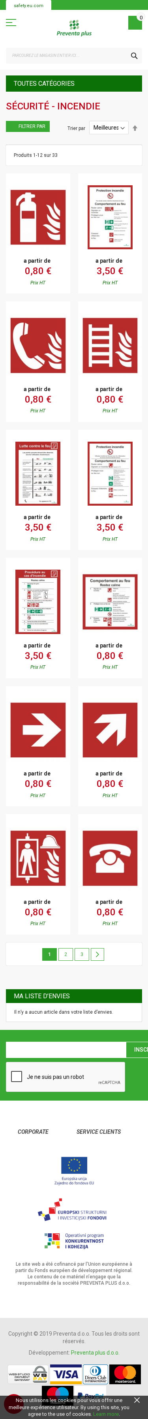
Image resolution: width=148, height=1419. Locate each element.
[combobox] (74, 56)
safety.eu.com (28, 5)
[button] (12, 207)
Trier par (76, 128)
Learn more (106, 1414)
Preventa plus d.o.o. (95, 1352)
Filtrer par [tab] (32, 126)
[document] (74, 1407)
